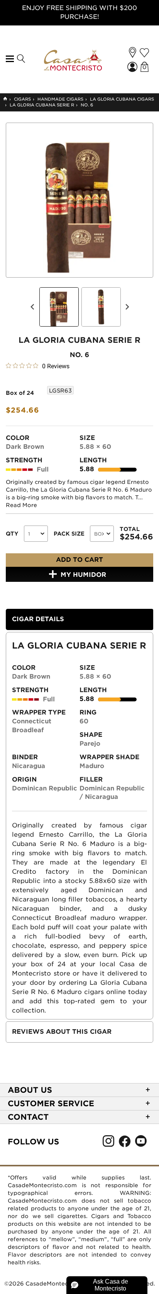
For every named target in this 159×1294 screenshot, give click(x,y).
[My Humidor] (144, 52)
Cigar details (38, 619)
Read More (21, 505)
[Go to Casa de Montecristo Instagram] (108, 1143)
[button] (132, 52)
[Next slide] (127, 307)
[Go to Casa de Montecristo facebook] (124, 1143)
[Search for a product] (20, 59)
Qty (12, 534)
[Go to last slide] (33, 307)
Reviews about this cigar (62, 1031)
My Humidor (83, 574)
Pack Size (69, 534)
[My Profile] (133, 68)
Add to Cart (79, 559)
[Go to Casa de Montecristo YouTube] (141, 1143)
